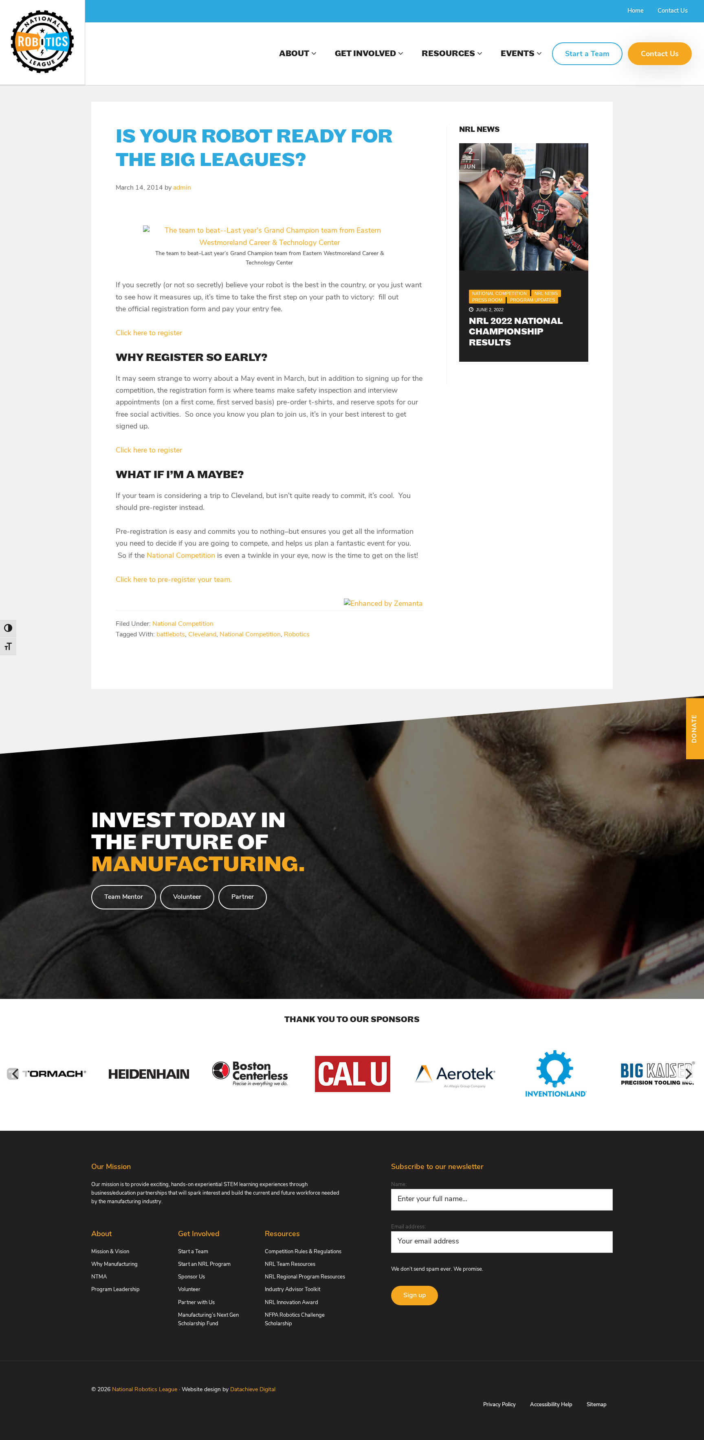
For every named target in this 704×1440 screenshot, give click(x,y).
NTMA (99, 1277)
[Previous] (16, 1074)
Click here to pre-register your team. (174, 580)
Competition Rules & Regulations (303, 1251)
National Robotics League (144, 1390)
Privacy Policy (499, 1404)
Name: (399, 1184)
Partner (242, 897)
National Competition (181, 556)
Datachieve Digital (252, 1390)
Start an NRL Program (204, 1264)
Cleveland (202, 635)
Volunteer (187, 897)
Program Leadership (115, 1289)
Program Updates (532, 299)
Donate (695, 728)
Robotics (297, 635)
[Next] (687, 1074)
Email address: (408, 1227)
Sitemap (597, 1404)
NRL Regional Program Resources (305, 1277)
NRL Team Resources (290, 1264)
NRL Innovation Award (291, 1302)
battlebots (170, 635)
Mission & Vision (110, 1251)
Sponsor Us (191, 1277)
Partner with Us (196, 1302)
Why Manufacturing (114, 1264)
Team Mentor (123, 897)
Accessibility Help (551, 1404)
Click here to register (149, 333)
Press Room (487, 299)
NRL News (546, 293)
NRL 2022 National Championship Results (516, 332)
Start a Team (193, 1251)
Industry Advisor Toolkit (292, 1289)
